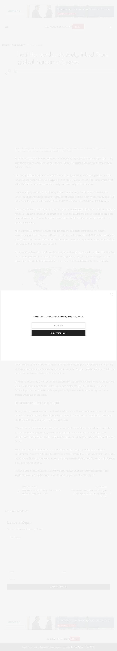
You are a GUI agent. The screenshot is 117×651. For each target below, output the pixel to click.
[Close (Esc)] (111, 295)
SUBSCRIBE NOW (58, 333)
